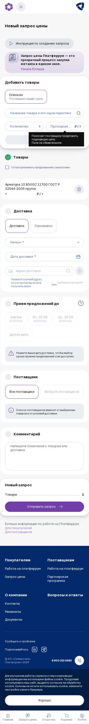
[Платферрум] (9, 7)
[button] (82, 717)
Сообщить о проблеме (20, 641)
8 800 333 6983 (62, 660)
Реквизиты (13, 611)
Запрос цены (15, 576)
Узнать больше (32, 69)
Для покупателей (18, 528)
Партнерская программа (57, 578)
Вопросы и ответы (65, 595)
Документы (13, 619)
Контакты (12, 603)
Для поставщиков (18, 532)
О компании (16, 595)
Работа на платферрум (23, 568)
